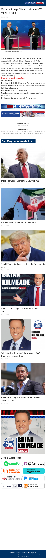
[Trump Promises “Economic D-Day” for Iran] (23, 162)
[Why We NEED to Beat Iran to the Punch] (23, 204)
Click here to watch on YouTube (12, 78)
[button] (8, 3)
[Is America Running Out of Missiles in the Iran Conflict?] (23, 290)
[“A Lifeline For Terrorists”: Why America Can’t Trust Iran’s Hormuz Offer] (23, 334)
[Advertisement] (23, 520)
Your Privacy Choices (23, 556)
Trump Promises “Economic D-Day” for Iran (20, 181)
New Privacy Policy (11, 554)
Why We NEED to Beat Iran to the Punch (18, 222)
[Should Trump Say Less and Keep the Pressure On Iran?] (23, 245)
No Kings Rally (23, 126)
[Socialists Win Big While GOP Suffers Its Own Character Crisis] (23, 379)
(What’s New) (36, 554)
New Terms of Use (24, 554)
